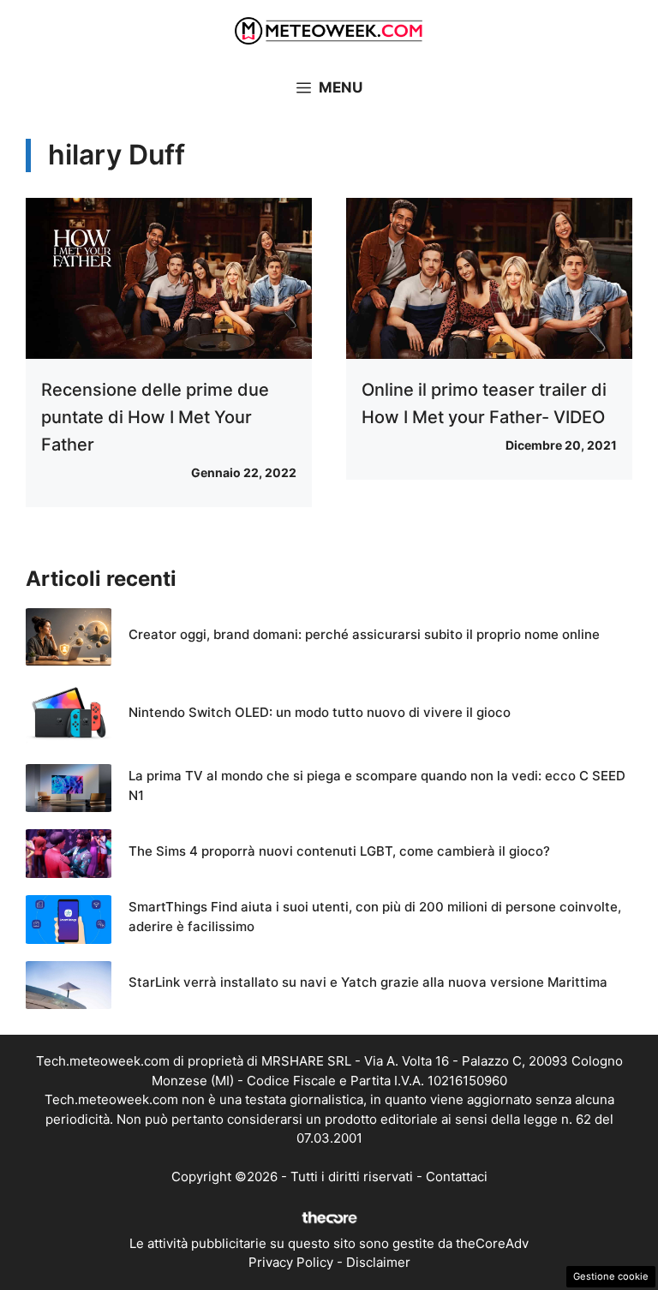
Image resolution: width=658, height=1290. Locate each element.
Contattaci (457, 1176)
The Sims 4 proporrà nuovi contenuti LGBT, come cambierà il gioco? (339, 851)
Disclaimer (378, 1262)
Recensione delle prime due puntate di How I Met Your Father (155, 417)
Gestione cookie (611, 1276)
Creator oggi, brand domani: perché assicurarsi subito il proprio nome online (364, 634)
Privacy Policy (290, 1262)
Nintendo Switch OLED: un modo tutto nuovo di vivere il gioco (320, 712)
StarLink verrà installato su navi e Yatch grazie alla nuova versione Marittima (368, 982)
